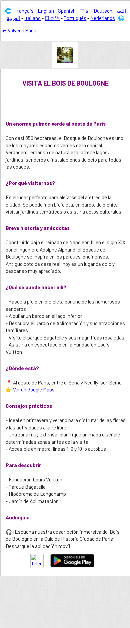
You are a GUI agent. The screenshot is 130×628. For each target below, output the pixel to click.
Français (24, 11)
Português (75, 18)
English (46, 11)
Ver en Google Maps (34, 389)
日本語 (52, 18)
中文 (85, 11)
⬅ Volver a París (19, 30)
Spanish (67, 11)
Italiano (32, 18)
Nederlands (102, 18)
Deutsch (103, 11)
